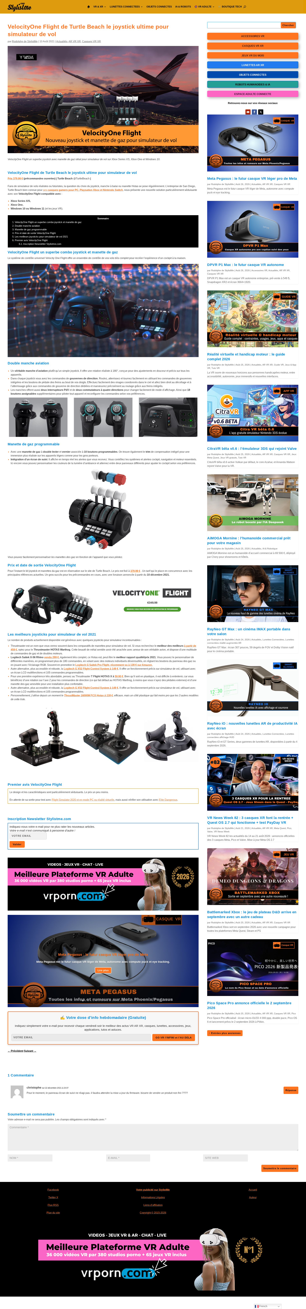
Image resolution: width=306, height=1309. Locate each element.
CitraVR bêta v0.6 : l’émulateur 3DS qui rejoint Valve (252, 449)
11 (109, 1000)
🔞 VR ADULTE (202, 6)
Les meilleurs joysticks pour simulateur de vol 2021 (40, 236)
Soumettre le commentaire (279, 1168)
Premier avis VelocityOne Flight (29, 240)
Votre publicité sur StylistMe (153, 1189)
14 (118, 1000)
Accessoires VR (259, 270)
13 (115, 1000)
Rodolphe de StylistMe (25, 41)
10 (107, 1000)
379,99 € (135, 571)
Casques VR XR (91, 41)
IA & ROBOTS (183, 6)
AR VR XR (75, 41)
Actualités (61, 41)
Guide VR (279, 364)
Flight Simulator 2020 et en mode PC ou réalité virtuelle (83, 799)
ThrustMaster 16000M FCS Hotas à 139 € (88, 695)
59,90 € (119, 676)
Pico (289, 828)
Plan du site (53, 1212)
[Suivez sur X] (260, 112)
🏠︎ (88, 6)
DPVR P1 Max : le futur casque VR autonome (245, 265)
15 (120, 1000)
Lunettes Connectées (273, 639)
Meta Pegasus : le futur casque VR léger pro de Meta (103, 955)
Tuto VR (215, 368)
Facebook (53, 1189)
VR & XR (98, 6)
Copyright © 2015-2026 (153, 1212)
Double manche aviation (26, 225)
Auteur (253, 1197)
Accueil (253, 1189)
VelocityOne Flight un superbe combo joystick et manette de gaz (47, 222)
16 (123, 1000)
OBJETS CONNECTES (159, 6)
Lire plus (103, 970)
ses (83, 190)
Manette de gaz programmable (29, 229)
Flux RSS (53, 1205)
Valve (210, 831)
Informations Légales (153, 1197)
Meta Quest (280, 828)
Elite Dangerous (168, 799)
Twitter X (53, 1197)
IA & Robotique (269, 548)
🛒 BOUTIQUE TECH (230, 6)
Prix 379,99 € (15, 178)
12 (112, 1000)
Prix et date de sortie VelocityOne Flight (34, 233)
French (263, 1306)
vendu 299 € (51, 657)
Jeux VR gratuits (228, 457)
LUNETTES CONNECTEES (125, 6)
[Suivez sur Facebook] (254, 112)
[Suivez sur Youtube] (248, 112)
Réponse (290, 1090)
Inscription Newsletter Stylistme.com (40, 244)
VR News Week (221, 831)
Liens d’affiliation (153, 1205)
